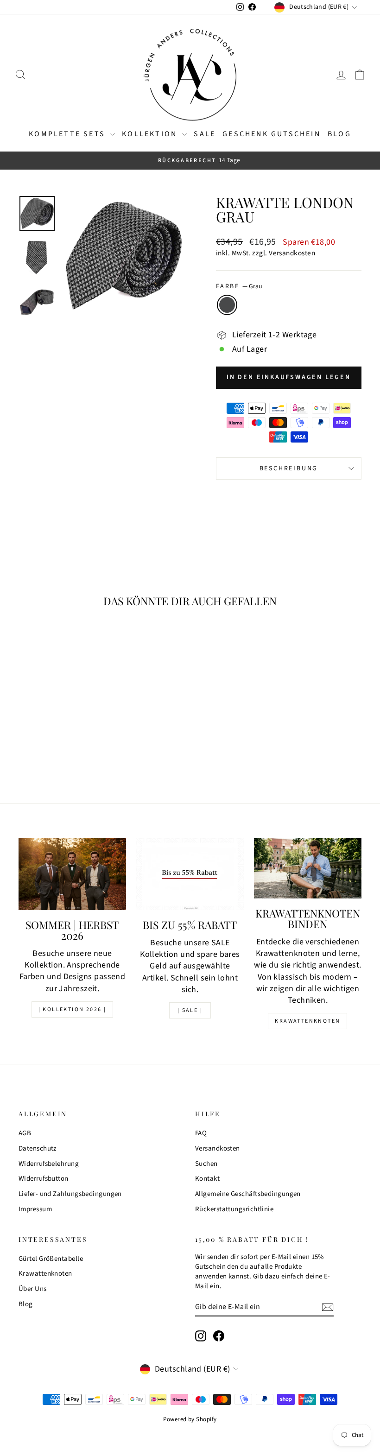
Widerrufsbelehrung (49, 1164)
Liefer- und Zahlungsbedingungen (70, 1194)
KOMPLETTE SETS (68, 134)
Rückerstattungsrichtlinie (234, 1209)
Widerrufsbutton (44, 1178)
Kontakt (207, 1178)
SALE (204, 134)
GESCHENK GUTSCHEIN (271, 134)
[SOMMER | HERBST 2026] (72, 874)
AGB (25, 1133)
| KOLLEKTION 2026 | (72, 1009)
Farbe (239, 286)
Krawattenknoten (307, 1021)
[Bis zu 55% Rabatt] (190, 874)
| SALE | (190, 1010)
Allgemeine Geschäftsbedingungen (248, 1194)
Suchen (206, 1164)
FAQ (201, 1133)
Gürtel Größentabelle (51, 1259)
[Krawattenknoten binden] (307, 868)
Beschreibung (289, 468)
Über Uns (33, 1289)
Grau (227, 305)
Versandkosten (292, 253)
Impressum (35, 1209)
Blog (339, 134)
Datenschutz (38, 1148)
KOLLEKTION (151, 134)
